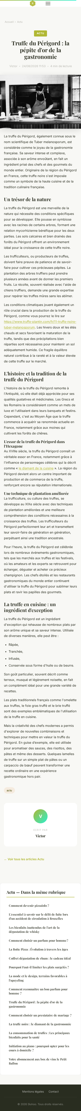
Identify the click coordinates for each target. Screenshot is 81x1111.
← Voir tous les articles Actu (24, 859)
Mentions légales (33, 1091)
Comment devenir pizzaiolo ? (29, 906)
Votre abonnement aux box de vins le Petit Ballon (37, 1061)
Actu (20, 21)
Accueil (9, 21)
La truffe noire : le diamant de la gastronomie (40, 1024)
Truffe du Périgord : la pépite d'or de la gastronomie (36, 1004)
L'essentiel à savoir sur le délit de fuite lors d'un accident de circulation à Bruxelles (38, 916)
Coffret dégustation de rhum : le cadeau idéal (40, 958)
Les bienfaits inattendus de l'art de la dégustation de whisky (34, 930)
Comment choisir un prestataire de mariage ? (40, 1015)
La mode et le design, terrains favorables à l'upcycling (38, 978)
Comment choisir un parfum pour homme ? (38, 940)
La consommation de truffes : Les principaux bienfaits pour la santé (39, 1035)
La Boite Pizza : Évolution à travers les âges (38, 949)
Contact (54, 1091)
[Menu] (48, 3)
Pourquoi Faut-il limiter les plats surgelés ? (39, 967)
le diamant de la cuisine (36, 468)
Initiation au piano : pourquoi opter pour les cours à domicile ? (39, 1048)
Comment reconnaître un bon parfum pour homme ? (38, 991)
